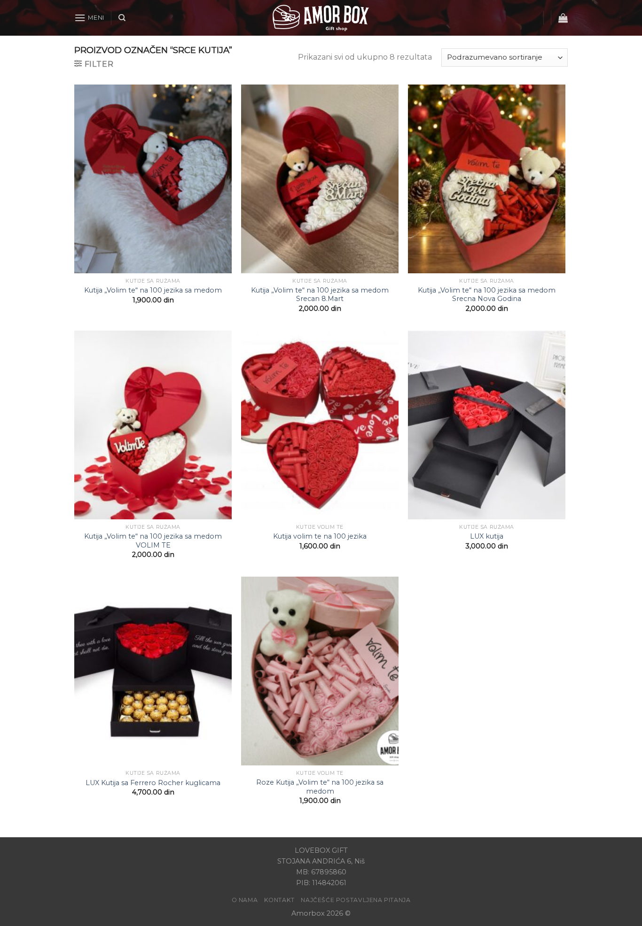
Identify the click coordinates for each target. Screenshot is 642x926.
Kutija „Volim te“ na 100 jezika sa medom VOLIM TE (153, 540)
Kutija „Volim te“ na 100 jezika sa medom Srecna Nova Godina (487, 294)
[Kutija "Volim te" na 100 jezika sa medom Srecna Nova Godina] (486, 179)
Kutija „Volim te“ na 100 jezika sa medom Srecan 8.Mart (320, 294)
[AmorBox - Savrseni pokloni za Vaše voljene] (321, 17)
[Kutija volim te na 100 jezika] (320, 425)
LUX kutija (486, 536)
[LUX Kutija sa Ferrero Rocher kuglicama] (153, 671)
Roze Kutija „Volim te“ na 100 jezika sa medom (320, 786)
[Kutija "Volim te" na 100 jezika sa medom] (153, 179)
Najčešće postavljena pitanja (355, 899)
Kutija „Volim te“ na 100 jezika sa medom (153, 290)
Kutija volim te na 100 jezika (320, 536)
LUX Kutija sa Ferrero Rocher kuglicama (153, 783)
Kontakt (279, 899)
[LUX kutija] (486, 425)
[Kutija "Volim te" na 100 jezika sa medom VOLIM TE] (153, 425)
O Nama (245, 899)
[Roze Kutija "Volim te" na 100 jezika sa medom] (320, 671)
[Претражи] (121, 18)
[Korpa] (563, 18)
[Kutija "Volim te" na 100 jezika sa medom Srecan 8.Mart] (320, 179)
